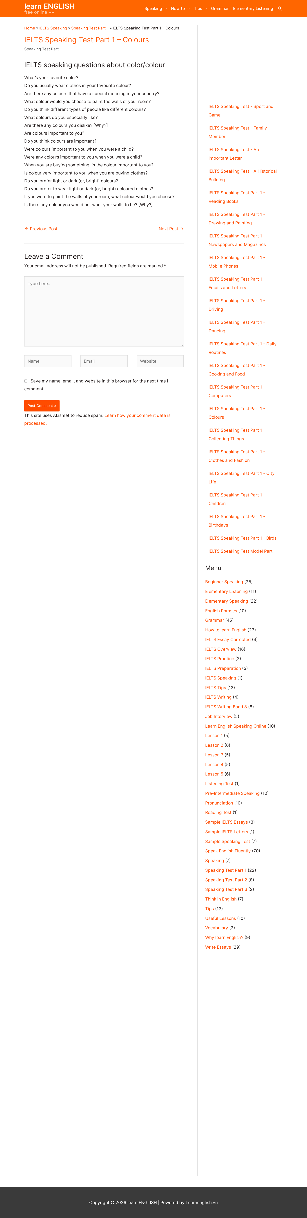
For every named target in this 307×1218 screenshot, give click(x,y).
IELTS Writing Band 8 (226, 706)
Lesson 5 (214, 774)
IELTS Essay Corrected (228, 639)
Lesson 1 (214, 735)
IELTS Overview (220, 649)
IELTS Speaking (53, 28)
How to (178, 8)
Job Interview (218, 716)
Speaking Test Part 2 (226, 880)
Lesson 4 (214, 764)
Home (29, 28)
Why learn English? (224, 937)
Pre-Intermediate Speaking (232, 793)
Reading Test (218, 812)
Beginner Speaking (224, 581)
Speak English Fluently (228, 851)
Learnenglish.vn (202, 1202)
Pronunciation (219, 803)
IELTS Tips (215, 687)
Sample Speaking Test (227, 841)
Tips (198, 8)
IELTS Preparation (223, 668)
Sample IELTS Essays (226, 822)
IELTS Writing (218, 697)
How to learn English (225, 629)
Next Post (171, 228)
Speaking (153, 8)
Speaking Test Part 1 (90, 28)
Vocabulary (216, 927)
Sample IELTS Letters (226, 831)
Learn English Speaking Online (235, 726)
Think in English (221, 899)
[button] (280, 8)
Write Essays (218, 947)
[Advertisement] (244, 56)
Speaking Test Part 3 (226, 889)
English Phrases (221, 610)
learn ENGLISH (49, 6)
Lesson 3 (214, 755)
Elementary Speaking (226, 601)
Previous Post (41, 228)
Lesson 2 (214, 745)
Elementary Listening (253, 8)
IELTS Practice (219, 658)
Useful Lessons (220, 918)
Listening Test (219, 783)
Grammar (220, 8)
